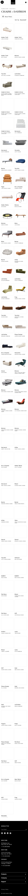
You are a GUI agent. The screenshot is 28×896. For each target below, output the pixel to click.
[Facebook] (5, 833)
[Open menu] (2, 2)
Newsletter (5, 826)
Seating (12, 8)
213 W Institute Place (6, 862)
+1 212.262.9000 (5, 856)
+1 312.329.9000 (5, 865)
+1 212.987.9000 (5, 846)
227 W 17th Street (5, 852)
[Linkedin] (7, 833)
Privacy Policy (4, 889)
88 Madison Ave (5, 843)
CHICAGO (4, 859)
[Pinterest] (10, 833)
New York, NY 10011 (6, 854)
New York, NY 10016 (6, 844)
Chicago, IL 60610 (6, 863)
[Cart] (25, 2)
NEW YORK (4, 840)
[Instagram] (2, 833)
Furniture (4, 8)
